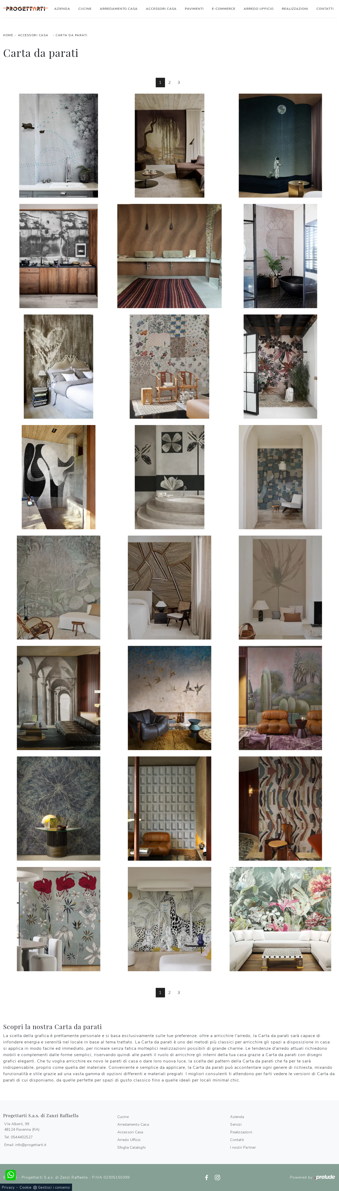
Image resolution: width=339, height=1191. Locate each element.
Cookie (26, 1187)
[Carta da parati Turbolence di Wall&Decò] (280, 808)
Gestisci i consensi (54, 1187)
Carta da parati (72, 35)
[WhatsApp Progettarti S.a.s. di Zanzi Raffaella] (10, 1175)
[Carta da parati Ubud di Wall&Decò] (280, 366)
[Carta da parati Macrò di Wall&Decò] (58, 808)
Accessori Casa (161, 9)
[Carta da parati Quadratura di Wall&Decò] (169, 808)
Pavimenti (194, 9)
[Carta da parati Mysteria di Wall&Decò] (58, 588)
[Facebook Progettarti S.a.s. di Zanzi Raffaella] (207, 1177)
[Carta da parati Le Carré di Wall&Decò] (280, 477)
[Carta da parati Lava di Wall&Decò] (58, 256)
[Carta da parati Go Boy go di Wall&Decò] (58, 146)
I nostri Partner (243, 1147)
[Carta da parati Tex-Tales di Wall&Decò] (169, 366)
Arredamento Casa (119, 9)
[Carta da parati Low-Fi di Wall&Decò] (58, 477)
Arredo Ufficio (259, 9)
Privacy (8, 1187)
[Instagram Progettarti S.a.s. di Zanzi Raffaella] (217, 1177)
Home (8, 35)
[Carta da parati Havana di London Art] (280, 919)
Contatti (325, 9)
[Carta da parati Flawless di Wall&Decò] (169, 477)
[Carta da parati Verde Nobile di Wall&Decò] (169, 146)
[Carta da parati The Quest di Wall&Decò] (169, 919)
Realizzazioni (295, 9)
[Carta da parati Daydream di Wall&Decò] (58, 919)
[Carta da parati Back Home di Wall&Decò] (169, 698)
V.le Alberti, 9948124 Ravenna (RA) (22, 1126)
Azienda (62, 9)
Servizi (235, 1124)
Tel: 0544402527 (18, 1137)
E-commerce (223, 9)
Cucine (85, 9)
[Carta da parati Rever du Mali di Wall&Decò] (169, 256)
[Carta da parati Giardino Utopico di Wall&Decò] (280, 698)
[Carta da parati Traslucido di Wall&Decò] (280, 588)
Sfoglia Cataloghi (131, 1147)
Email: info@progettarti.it (25, 1144)
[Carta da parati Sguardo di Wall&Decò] (280, 256)
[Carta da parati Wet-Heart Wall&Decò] (58, 366)
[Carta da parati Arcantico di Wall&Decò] (58, 698)
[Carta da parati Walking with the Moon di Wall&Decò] (280, 146)
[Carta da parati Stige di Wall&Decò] (169, 588)
